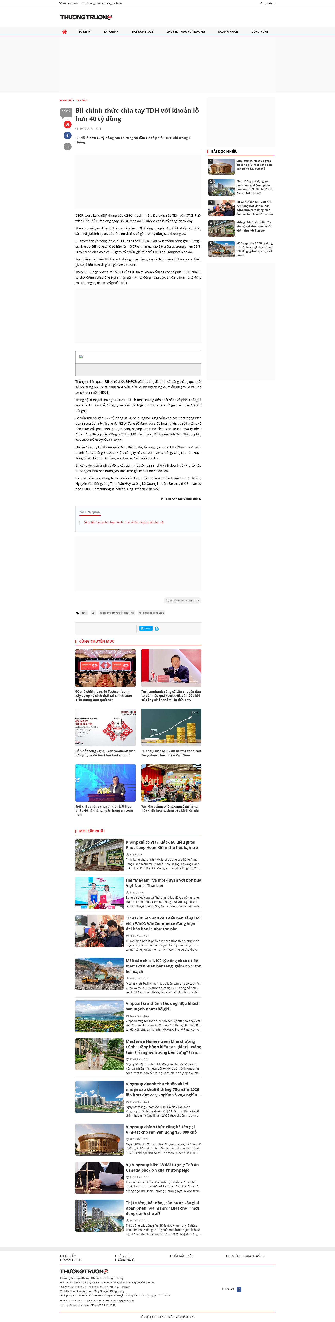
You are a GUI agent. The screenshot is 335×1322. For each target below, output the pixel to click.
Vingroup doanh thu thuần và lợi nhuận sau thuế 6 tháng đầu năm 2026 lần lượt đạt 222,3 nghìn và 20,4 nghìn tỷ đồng (162, 1089)
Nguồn (181, 600)
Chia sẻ (147, 628)
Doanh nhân (71, 1260)
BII (93, 613)
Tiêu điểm (69, 1256)
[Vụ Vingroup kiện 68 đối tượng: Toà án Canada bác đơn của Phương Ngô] (99, 1178)
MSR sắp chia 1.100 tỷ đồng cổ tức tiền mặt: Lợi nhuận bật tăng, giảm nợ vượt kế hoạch (163, 966)
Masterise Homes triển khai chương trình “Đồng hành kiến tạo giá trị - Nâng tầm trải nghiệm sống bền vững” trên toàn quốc (163, 1047)
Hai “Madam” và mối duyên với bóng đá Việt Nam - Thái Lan (163, 882)
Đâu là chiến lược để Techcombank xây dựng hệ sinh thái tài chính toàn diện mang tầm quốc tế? (103, 695)
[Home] (68, 124)
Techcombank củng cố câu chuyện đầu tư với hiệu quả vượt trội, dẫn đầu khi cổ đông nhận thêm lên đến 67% (171, 695)
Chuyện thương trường (246, 1256)
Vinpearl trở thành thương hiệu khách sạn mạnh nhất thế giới (162, 1006)
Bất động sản (183, 1256)
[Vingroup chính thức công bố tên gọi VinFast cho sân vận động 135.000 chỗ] (99, 1140)
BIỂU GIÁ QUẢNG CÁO (181, 1317)
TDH (84, 613)
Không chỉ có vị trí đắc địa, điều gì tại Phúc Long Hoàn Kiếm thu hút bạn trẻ (162, 845)
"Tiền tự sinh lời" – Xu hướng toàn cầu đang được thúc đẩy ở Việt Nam (171, 753)
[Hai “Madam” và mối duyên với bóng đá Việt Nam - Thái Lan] (99, 893)
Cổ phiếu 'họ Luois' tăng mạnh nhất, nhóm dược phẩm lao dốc (124, 522)
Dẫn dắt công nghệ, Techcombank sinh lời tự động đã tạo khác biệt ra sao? (105, 753)
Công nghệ (125, 1260)
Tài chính (124, 1256)
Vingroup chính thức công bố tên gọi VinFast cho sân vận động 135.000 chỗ (161, 1129)
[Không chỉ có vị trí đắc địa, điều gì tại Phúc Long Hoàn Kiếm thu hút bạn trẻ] (99, 855)
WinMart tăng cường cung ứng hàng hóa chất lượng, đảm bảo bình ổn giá (170, 808)
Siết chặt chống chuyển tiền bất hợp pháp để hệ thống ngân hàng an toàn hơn (104, 810)
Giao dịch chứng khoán (151, 613)
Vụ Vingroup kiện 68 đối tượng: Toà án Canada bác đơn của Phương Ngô (162, 1167)
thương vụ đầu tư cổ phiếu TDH (117, 613)
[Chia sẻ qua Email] (68, 146)
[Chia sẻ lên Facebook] (68, 135)
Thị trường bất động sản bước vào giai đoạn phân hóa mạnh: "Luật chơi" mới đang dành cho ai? (162, 1208)
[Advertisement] (167, 64)
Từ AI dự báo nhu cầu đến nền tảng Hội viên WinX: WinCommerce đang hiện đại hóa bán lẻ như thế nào (163, 923)
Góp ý (66, 110)
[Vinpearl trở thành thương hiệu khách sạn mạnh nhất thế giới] (99, 1016)
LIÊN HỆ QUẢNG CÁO (153, 1317)
